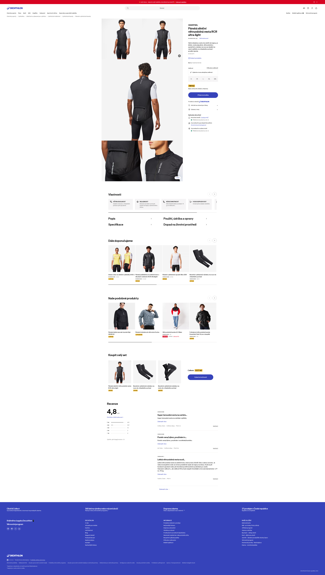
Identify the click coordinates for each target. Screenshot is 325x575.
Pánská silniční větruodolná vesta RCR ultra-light (119, 387)
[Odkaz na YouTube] (11, 528)
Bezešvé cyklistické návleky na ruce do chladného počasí (203, 276)
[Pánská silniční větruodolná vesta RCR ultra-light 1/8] (162, 39)
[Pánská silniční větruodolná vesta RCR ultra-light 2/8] (122, 39)
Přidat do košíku (203, 95)
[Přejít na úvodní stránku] (15, 8)
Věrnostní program (311, 13)
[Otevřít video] (179, 55)
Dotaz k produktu (195, 58)
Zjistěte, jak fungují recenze (115, 439)
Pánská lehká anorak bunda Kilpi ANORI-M (119, 333)
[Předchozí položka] (210, 194)
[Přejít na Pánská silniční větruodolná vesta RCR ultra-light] (119, 371)
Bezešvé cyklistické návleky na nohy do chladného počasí (169, 387)
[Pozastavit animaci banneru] (314, 2)
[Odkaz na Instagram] (15, 528)
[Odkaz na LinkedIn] (19, 528)
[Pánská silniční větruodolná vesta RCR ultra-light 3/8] (142, 100)
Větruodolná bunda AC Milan (172, 332)
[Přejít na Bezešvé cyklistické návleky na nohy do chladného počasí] (169, 371)
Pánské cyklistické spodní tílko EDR (174, 275)
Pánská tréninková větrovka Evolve (147, 332)
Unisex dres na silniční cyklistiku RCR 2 (121, 275)
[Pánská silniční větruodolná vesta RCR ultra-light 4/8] (122, 161)
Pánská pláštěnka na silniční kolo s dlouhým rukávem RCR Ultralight (147, 276)
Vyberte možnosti (200, 377)
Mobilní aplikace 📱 (298, 13)
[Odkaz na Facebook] (8, 528)
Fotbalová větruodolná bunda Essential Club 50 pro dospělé (200, 333)
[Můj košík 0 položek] (316, 8)
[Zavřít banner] (317, 2)
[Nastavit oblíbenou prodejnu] (304, 8)
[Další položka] (215, 194)
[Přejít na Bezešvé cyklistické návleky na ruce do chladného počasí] (144, 371)
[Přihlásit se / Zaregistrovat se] (312, 8)
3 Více (177, 177)
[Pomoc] (308, 8)
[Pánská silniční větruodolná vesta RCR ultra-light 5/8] (162, 161)
